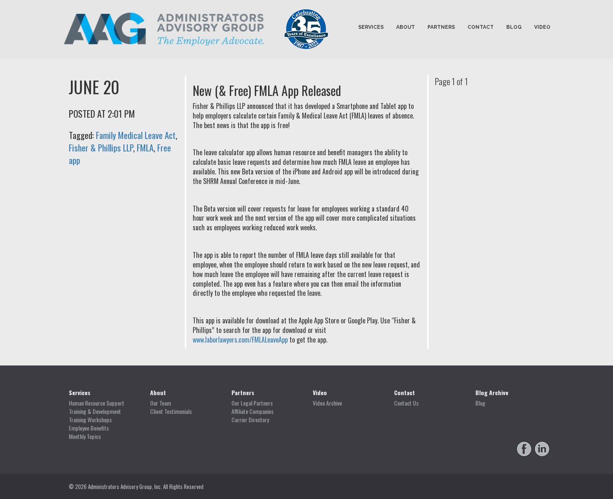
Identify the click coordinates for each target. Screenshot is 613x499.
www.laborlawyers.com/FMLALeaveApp (240, 340)
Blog (514, 27)
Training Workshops (90, 420)
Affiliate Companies (252, 411)
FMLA (145, 147)
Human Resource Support (96, 403)
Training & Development (95, 411)
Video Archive (327, 403)
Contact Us (406, 403)
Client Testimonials (171, 411)
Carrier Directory (250, 420)
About (405, 27)
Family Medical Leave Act (136, 135)
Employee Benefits (89, 428)
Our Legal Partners (252, 403)
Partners (441, 27)
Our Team (160, 403)
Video (542, 27)
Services (371, 27)
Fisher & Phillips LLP (101, 147)
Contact (480, 27)
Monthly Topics (85, 436)
